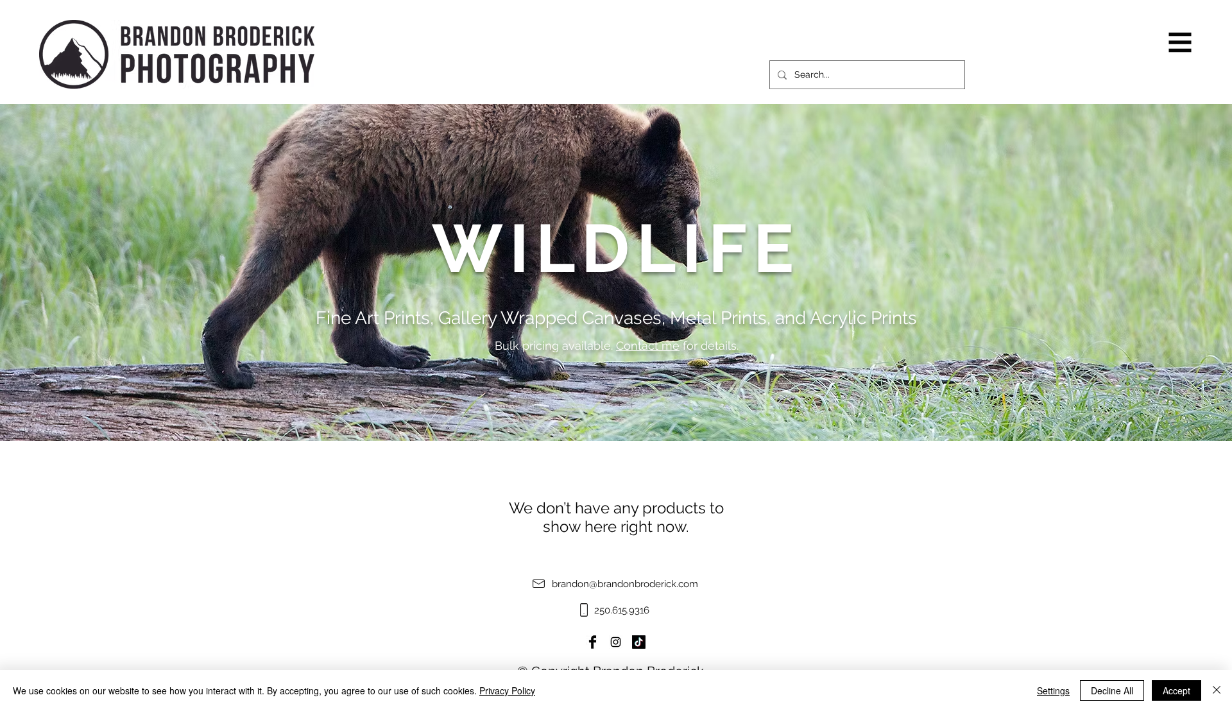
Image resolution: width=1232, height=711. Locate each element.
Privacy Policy (507, 690)
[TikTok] (639, 642)
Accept (1176, 690)
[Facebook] (592, 642)
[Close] (1216, 690)
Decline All (1112, 690)
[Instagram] (615, 642)
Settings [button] (1053, 690)
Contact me (648, 345)
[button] (1180, 42)
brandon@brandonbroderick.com (625, 584)
